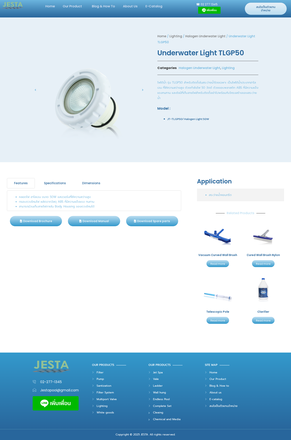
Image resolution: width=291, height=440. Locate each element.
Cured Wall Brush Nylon (263, 255)
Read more (217, 264)
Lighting (175, 36)
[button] (94, 221)
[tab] (21, 183)
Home (50, 6)
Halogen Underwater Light (205, 36)
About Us (130, 6)
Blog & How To (103, 6)
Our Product (72, 6)
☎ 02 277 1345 (207, 4)
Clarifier (263, 312)
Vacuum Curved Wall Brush (217, 255)
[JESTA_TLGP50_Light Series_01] (89, 89)
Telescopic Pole (217, 312)
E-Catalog (154, 6)
